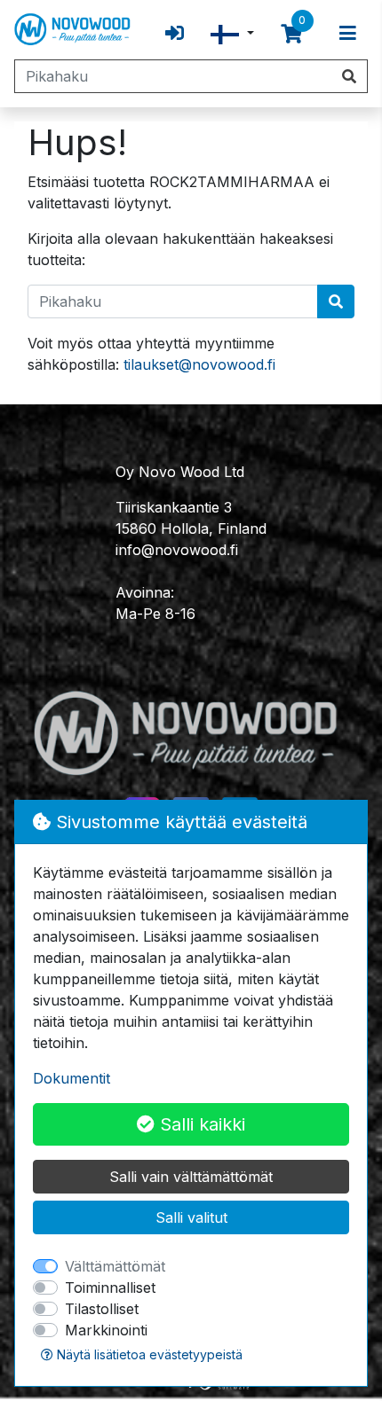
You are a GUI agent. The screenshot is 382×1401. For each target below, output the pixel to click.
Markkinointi (106, 1330)
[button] (232, 33)
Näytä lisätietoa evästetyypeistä (148, 1354)
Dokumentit (71, 1078)
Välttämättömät (115, 1266)
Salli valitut (191, 1217)
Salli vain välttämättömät (191, 1177)
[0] (291, 34)
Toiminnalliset (110, 1287)
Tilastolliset (102, 1309)
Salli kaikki (200, 1124)
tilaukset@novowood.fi (199, 364)
